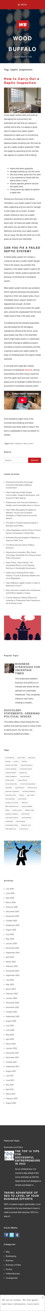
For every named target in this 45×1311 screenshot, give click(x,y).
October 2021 (11, 1062)
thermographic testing (11, 825)
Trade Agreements (10, 829)
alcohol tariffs (21, 758)
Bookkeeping (11, 1256)
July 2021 (10, 1075)
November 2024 (12, 948)
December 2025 (12, 911)
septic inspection (16, 443)
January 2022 (11, 1048)
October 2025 (11, 920)
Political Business (13, 1273)
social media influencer (11, 818)
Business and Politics (11, 765)
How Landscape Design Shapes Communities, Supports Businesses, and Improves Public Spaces (22, 495)
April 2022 (10, 1039)
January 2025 (11, 943)
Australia (7, 761)
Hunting (9, 1269)
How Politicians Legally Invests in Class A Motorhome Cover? (23, 584)
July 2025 (10, 934)
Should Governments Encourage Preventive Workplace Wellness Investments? (19, 485)
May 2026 (10, 897)
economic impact (25, 776)
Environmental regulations (27, 784)
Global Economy (32, 788)
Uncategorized (11, 1278)
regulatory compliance (11, 814)
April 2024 (10, 957)
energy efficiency (22, 780)
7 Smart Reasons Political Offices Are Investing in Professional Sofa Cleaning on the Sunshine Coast (23, 600)
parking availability (27, 806)
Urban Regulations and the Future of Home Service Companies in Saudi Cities (23, 531)
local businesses (10, 799)
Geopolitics (8, 788)
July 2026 (10, 888)
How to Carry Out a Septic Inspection (21, 80)
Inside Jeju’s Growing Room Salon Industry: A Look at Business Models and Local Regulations (22, 575)
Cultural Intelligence (11, 776)
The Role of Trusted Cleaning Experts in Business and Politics (22, 524)
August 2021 (11, 1071)
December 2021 (12, 1052)
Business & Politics (13, 1264)
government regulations (12, 791)
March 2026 (11, 902)
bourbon (16, 761)
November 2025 (12, 916)
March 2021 (11, 1093)
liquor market (30, 795)
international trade (10, 795)
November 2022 (12, 1007)
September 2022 (12, 1016)
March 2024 (11, 961)
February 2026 (12, 907)
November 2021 (12, 1057)
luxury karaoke (22, 799)
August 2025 (11, 929)
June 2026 (10, 893)
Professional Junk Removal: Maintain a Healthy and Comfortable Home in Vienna (23, 503)
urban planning (23, 829)
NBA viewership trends (11, 806)
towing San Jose (26, 825)
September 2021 (12, 1066)
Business (24, 761)
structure (28, 369)
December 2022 (12, 1002)
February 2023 (12, 993)
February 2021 (12, 1098)
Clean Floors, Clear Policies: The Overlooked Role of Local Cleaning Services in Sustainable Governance (21, 565)
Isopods (21, 795)
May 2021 (10, 1084)
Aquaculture (31, 758)
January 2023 (11, 998)
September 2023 (12, 975)
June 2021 (10, 1080)
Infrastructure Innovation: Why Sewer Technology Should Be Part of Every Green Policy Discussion (23, 555)
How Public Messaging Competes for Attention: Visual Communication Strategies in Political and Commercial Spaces (21, 513)
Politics (7, 810)
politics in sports (17, 810)
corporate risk (23, 773)
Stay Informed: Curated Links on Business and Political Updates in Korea (23, 591)
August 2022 (11, 1020)
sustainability (9, 821)
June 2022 (10, 1030)
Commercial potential (26, 769)
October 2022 (11, 1011)
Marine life (25, 803)
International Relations (28, 791)
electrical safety (9, 780)
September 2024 (12, 952)
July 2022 (10, 1025)
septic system (28, 443)
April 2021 (10, 1089)
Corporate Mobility (10, 773)
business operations (26, 765)
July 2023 (10, 980)
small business (25, 814)
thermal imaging (20, 821)
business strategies (10, 769)
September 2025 (12, 925)
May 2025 (10, 938)
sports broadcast (26, 818)
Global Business (19, 788)
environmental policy (11, 784)
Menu (24, 4)
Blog (8, 1251)
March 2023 (11, 989)
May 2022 (10, 1034)
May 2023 (10, 984)
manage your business (11, 803)
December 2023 (12, 970)
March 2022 (11, 1043)
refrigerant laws (29, 810)
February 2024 (12, 966)
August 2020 (11, 1103)
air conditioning (9, 758)
